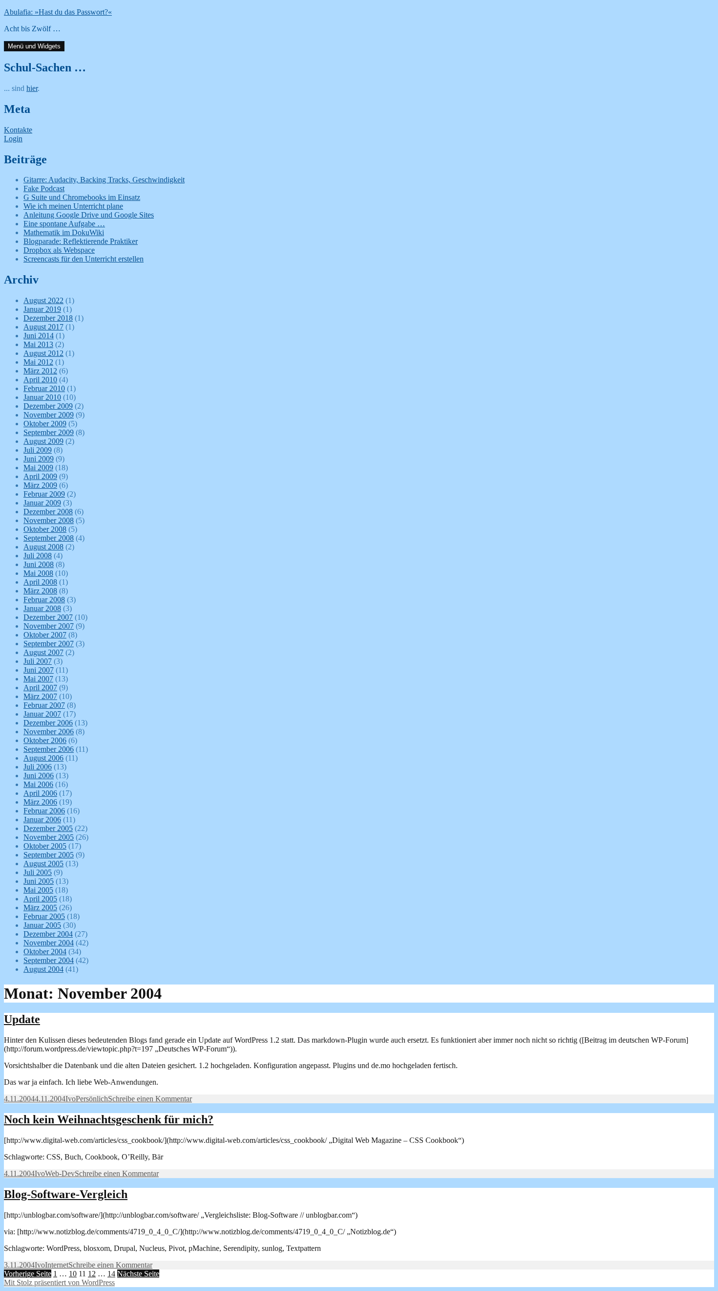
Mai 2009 (38, 467)
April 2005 (40, 899)
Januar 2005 (42, 925)
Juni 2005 (38, 881)
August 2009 (43, 441)
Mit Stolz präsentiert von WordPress (59, 1282)
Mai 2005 (38, 890)
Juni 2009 (38, 459)
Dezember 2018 (48, 318)
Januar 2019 (42, 309)
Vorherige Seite (27, 1273)
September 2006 (48, 749)
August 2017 (43, 327)
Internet (56, 1265)
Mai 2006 (38, 784)
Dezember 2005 (48, 828)
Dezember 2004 (48, 934)
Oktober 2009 (44, 423)
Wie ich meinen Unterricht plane (73, 206)
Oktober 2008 (44, 529)
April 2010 (40, 379)
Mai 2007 (38, 679)
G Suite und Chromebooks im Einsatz (81, 197)
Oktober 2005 (44, 846)
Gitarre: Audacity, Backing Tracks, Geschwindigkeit (104, 179)
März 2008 (40, 591)
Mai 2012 (38, 362)
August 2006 (43, 758)
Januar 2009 (42, 503)
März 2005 (40, 907)
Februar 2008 (44, 599)
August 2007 (43, 652)
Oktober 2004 (44, 951)
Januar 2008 (42, 608)
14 (111, 1273)
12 (92, 1273)
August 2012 (43, 353)
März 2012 (40, 371)
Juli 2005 (37, 872)
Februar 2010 (44, 388)
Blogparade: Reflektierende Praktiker (80, 241)
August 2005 (43, 863)
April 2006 (40, 793)
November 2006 (48, 731)
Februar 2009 (44, 494)
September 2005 (48, 855)
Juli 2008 (37, 555)
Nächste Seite (138, 1273)
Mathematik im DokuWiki (63, 232)
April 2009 (40, 476)
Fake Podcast (43, 188)
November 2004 (48, 943)
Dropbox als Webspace (59, 250)
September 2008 (48, 538)
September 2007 (48, 643)
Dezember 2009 (48, 406)
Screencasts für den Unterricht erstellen (83, 259)
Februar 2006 (44, 811)
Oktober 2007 (44, 635)
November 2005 (48, 837)
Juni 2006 (38, 775)
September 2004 (48, 960)
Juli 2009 (37, 450)
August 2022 (43, 300)
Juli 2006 (37, 767)
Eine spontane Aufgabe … (64, 223)
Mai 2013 (38, 344)
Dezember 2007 (48, 617)
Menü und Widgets (34, 46)
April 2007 (40, 687)
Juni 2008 (38, 564)
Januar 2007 (42, 714)
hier (32, 88)
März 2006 (40, 802)
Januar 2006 (42, 819)
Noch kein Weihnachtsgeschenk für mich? (108, 1119)
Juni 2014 (38, 335)
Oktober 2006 (44, 740)
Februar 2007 (44, 705)
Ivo (70, 1098)
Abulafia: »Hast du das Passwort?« (58, 12)
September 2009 (48, 432)
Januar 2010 (42, 397)
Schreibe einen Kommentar (150, 1098)
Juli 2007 (37, 661)
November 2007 (48, 626)
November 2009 (48, 415)
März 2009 (40, 485)
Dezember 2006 (48, 723)
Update (22, 1019)
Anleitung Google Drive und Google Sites (88, 215)
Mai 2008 (38, 573)
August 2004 (43, 969)
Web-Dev (60, 1173)
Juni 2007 (38, 670)
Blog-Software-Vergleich (65, 1194)
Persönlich (92, 1098)
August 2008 (43, 547)
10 (73, 1273)
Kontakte (18, 130)
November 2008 (48, 520)
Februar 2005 (44, 916)
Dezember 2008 (48, 511)
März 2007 (40, 696)
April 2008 (40, 582)
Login (13, 138)
